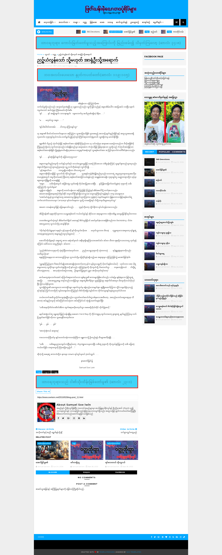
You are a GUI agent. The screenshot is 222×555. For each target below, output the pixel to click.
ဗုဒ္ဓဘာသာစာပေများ (152, 80)
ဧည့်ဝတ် (142, 32)
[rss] (173, 537)
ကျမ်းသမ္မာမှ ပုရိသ (163, 243)
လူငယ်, (70, 66)
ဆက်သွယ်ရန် (121, 22)
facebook (120, 472)
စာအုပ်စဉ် (146, 22)
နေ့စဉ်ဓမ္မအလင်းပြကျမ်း (165, 222)
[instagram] (180, 537)
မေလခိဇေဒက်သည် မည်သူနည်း (167, 285)
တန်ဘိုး (158, 201)
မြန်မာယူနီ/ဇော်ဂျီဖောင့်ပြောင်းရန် (156, 78)
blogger (53, 472)
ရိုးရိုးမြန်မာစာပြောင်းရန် (153, 87)
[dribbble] (169, 537)
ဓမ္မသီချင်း (157, 22)
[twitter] (154, 537)
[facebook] (151, 537)
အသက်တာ (63, 22)
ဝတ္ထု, (75, 66)
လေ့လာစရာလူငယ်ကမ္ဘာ (153, 84)
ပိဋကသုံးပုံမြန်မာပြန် (152, 82)
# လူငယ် (46, 372)
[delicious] (184, 537)
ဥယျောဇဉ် (134, 22)
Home (39, 54)
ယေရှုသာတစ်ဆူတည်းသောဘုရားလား (170, 317)
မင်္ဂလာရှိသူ (75, 462)
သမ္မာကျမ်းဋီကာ (162, 264)
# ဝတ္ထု (54, 372)
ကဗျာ (75, 22)
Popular (164, 152)
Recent (149, 152)
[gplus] (159, 537)
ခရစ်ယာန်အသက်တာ (104, 32)
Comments (179, 152)
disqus (86, 472)
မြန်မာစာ (93, 22)
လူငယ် (47, 54)
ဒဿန (110, 22)
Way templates (133, 552)
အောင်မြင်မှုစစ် (117, 32)
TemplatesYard (106, 552)
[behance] (177, 537)
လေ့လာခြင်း (49, 22)
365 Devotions (81, 32)
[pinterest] (162, 537)
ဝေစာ (102, 22)
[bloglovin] (166, 537)
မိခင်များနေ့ (160, 253)
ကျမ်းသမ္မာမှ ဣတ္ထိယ (163, 233)
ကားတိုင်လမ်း (166, 32)
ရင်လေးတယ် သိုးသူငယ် (115, 462)
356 (72, 32)
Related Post (43, 437)
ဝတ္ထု (85, 22)
